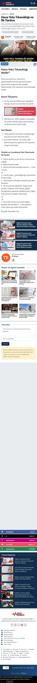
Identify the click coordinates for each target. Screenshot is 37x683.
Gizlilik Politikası (14, 655)
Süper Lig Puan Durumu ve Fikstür (14, 638)
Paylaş (6, 64)
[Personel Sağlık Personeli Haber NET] (8, 3)
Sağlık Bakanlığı (8, 651)
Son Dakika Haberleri (10, 642)
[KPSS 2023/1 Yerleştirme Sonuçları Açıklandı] (27, 291)
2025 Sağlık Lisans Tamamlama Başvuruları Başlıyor (26, 282)
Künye (5, 655)
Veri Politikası (7, 659)
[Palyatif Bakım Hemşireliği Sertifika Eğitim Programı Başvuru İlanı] (27, 308)
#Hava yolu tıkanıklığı (27, 32)
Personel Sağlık (21, 354)
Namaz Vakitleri (8, 634)
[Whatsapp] (25, 624)
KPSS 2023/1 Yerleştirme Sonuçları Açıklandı (26, 298)
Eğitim (12, 14)
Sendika (13, 653)
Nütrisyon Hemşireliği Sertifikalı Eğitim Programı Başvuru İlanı (9, 316)
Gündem (15, 9)
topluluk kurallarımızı (19, 350)
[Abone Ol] (34, 64)
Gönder (5, 344)
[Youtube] (21, 624)
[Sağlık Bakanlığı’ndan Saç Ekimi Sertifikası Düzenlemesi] (10, 291)
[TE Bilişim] (6, 257)
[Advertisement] (18, 446)
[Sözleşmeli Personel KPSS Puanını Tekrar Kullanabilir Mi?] (10, 275)
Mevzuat (5, 653)
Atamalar (23, 9)
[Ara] (32, 3)
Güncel (23, 649)
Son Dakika (5, 9)
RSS (6, 667)
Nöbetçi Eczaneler (9, 630)
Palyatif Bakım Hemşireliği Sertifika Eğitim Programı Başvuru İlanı (27, 316)
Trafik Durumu (8, 636)
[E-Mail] (13, 260)
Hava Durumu (8, 632)
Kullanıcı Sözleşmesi (9, 657)
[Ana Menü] (34, 3)
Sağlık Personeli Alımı (22, 651)
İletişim (24, 655)
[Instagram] (18, 624)
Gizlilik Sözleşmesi (24, 657)
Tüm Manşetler (8, 640)
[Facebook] (11, 624)
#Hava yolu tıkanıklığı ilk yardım (10, 32)
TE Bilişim (15, 256)
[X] (15, 624)
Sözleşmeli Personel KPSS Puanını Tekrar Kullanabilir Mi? (9, 282)
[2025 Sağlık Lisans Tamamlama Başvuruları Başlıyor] (27, 275)
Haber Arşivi (7, 644)
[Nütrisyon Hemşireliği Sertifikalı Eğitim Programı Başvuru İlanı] (10, 308)
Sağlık (21, 653)
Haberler (4, 14)
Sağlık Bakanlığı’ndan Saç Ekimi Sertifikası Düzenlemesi (9, 299)
